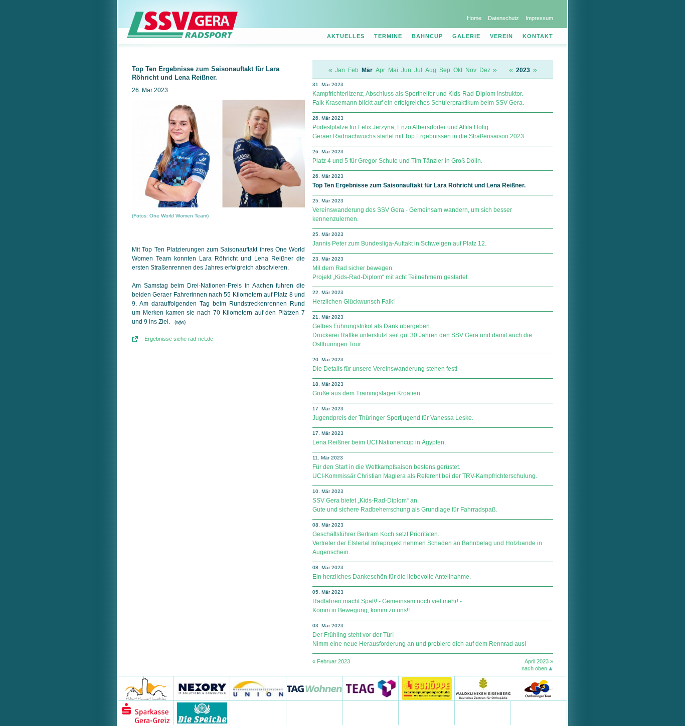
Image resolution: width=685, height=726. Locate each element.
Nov (470, 70)
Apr (380, 70)
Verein (501, 36)
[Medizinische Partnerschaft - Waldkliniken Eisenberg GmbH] (482, 688)
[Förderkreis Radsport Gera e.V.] (539, 712)
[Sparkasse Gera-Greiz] (146, 712)
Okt (457, 70)
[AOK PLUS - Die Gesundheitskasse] (314, 712)
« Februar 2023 (331, 661)
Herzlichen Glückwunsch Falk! (353, 301)
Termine (388, 36)
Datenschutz (503, 18)
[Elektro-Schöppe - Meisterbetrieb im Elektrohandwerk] (427, 688)
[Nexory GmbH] (202, 688)
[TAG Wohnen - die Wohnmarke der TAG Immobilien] (314, 688)
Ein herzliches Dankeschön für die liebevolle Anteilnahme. (391, 576)
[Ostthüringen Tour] (538, 688)
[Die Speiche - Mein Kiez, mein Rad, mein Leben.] (202, 712)
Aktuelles (346, 36)
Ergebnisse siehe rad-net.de (178, 339)
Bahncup (427, 36)
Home (474, 18)
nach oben (534, 668)
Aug (430, 70)
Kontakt (538, 36)
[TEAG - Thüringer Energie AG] (370, 688)
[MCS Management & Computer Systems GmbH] (483, 712)
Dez (484, 70)
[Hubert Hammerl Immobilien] (146, 688)
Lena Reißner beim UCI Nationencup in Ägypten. (379, 442)
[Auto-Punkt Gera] (370, 712)
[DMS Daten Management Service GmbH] (258, 712)
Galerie (466, 36)
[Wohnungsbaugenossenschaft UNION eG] (258, 688)
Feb (353, 70)
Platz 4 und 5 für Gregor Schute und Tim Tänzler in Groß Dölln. (397, 160)
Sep (444, 70)
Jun (406, 70)
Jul (418, 70)
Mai (393, 70)
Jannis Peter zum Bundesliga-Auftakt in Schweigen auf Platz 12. (399, 243)
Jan (340, 70)
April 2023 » (539, 661)
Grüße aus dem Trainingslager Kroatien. (367, 393)
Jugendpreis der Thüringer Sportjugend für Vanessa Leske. (392, 417)
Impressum (539, 18)
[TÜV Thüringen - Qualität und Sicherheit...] (427, 712)
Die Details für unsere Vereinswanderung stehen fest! (384, 368)
